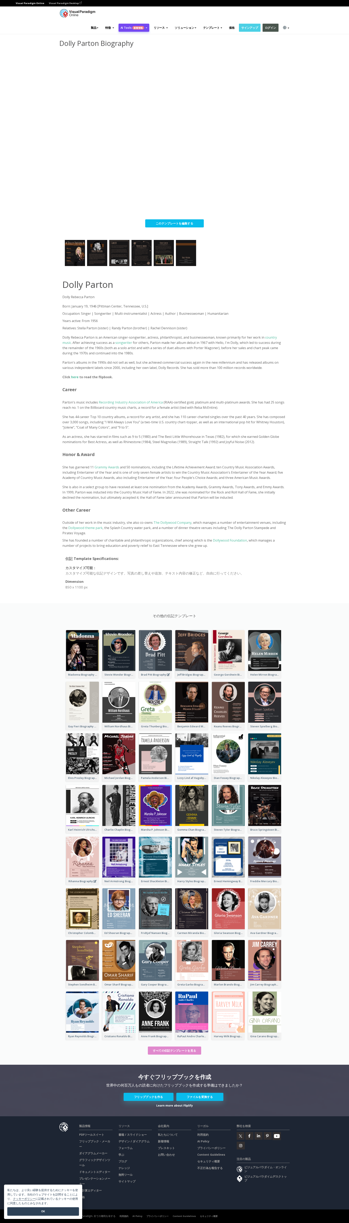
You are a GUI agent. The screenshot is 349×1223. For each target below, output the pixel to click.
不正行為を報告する (210, 1168)
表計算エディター (90, 1190)
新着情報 (163, 1141)
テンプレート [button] (211, 28)
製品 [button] (93, 28)
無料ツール (126, 1175)
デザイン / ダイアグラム (134, 1141)
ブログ (123, 1161)
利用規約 (203, 1134)
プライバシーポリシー (211, 1148)
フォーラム (126, 1148)
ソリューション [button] (184, 28)
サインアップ (249, 28)
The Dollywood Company (172, 522)
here (75, 377)
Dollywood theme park (85, 528)
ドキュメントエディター (94, 1172)
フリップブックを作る (148, 1097)
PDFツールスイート (91, 1134)
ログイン (270, 28)
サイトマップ (127, 1181)
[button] (109, 28)
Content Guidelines (211, 1154)
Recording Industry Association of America (131, 402)
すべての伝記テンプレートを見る (174, 1050)
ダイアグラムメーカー (93, 1153)
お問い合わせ (166, 1154)
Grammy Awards (107, 467)
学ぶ (121, 1154)
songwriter (124, 342)
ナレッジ (124, 1168)
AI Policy (203, 1141)
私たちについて (168, 1134)
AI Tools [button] (132, 28)
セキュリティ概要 (208, 1161)
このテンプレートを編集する (174, 223)
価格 (231, 28)
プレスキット (166, 1148)
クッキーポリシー (24, 1198)
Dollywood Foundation (229, 540)
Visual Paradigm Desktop (64, 3)
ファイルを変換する (200, 1097)
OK (43, 1211)
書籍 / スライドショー (133, 1134)
